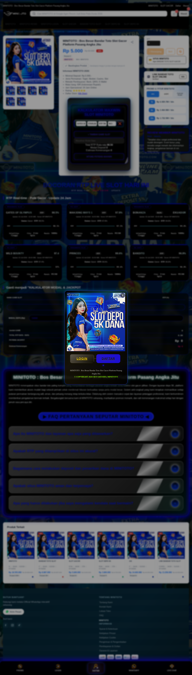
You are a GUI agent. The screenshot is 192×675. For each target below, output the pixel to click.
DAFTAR (108, 358)
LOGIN (82, 358)
